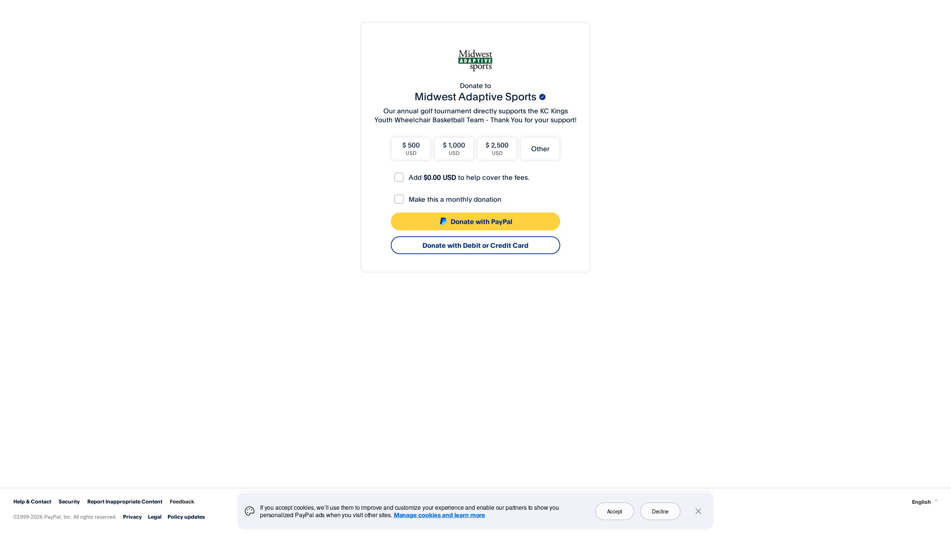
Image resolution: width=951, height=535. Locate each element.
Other (540, 149)
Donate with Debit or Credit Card (475, 245)
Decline (660, 511)
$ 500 (411, 148)
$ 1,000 (454, 148)
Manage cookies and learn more (439, 515)
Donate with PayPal (481, 221)
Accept (614, 511)
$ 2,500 (497, 148)
